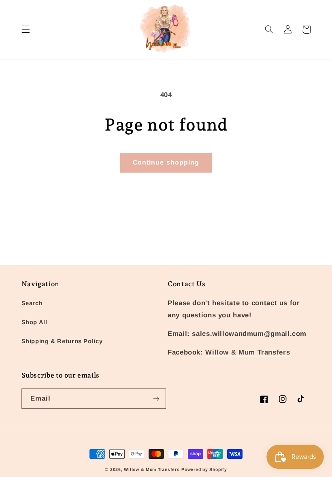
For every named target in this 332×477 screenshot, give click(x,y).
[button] (25, 29)
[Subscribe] (156, 398)
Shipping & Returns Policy (62, 341)
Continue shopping (166, 162)
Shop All (34, 322)
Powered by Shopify (204, 469)
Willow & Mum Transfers (247, 352)
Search (32, 303)
